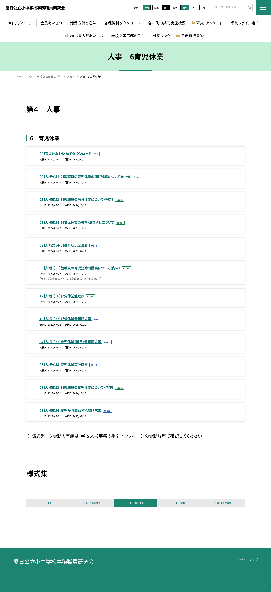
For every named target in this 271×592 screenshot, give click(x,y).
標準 (185, 7)
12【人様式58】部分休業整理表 (62, 295)
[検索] (249, 7)
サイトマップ (248, 559)
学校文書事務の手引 (128, 35)
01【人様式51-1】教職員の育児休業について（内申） (76, 387)
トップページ (22, 22)
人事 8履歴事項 (223, 502)
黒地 (166, 7)
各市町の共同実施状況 (167, 22)
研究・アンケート (209, 22)
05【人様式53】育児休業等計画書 (63, 364)
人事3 (48, 502)
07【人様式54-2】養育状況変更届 (63, 245)
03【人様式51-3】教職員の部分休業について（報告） (76, 199)
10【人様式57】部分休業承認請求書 (65, 318)
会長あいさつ (51, 22)
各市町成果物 (192, 35)
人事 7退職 (179, 502)
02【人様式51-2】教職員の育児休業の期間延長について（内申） (85, 176)
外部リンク (161, 35)
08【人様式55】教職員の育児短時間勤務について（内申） (80, 267)
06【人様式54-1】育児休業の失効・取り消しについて (77, 222)
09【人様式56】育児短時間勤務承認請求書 (70, 410)
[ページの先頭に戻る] (265, 586)
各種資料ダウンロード (122, 22)
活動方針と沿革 (83, 22)
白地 (156, 7)
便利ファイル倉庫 (245, 22)
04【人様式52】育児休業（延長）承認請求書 (70, 341)
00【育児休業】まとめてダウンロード (65, 153)
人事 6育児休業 (135, 502)
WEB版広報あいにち (86, 35)
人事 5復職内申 (92, 502)
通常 (147, 7)
